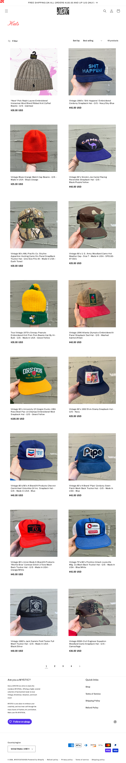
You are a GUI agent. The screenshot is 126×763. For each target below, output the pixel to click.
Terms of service (82, 760)
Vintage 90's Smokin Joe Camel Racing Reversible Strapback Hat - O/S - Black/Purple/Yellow (88, 179)
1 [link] (46, 666)
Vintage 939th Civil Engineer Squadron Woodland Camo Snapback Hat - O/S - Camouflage (87, 644)
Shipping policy (98, 760)
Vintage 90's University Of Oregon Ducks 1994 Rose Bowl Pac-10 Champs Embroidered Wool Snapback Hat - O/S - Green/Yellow (33, 411)
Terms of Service (93, 693)
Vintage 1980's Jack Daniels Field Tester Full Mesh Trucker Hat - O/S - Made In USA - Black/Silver (32, 644)
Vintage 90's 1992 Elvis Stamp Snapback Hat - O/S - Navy (91, 410)
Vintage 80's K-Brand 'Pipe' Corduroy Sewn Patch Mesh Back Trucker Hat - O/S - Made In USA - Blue (91, 488)
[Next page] (79, 666)
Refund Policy (92, 707)
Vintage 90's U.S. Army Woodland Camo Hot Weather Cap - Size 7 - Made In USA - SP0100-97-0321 (91, 256)
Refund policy (52, 760)
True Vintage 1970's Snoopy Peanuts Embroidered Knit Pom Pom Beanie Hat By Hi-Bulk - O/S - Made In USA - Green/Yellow (33, 335)
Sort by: (76, 40)
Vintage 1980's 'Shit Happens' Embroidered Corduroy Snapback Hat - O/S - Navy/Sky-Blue (91, 102)
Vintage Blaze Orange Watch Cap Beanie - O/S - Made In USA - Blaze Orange (34, 178)
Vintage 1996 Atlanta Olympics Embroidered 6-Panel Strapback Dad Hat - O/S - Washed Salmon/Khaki (91, 335)
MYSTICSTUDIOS (21, 760)
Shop (88, 686)
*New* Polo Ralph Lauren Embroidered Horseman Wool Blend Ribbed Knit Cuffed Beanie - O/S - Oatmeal (31, 103)
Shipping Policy (93, 700)
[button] (6, 11)
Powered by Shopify (36, 760)
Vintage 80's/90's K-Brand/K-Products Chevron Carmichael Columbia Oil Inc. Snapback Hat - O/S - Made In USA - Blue (33, 488)
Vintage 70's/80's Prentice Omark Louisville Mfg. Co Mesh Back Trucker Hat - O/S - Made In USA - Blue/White (92, 564)
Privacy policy (67, 760)
